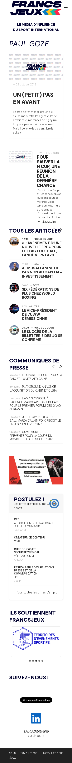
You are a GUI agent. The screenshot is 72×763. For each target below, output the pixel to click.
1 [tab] (30, 661)
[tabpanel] (36, 639)
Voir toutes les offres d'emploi (37, 592)
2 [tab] (33, 661)
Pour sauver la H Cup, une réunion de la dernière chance (48, 171)
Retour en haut (53, 753)
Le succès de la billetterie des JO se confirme (42, 335)
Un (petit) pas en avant (33, 98)
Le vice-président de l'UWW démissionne (39, 314)
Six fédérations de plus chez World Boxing (40, 293)
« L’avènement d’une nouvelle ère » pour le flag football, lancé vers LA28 (42, 249)
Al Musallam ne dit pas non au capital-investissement (42, 272)
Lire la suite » (49, 221)
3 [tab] (36, 661)
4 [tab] (39, 661)
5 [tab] (42, 661)
